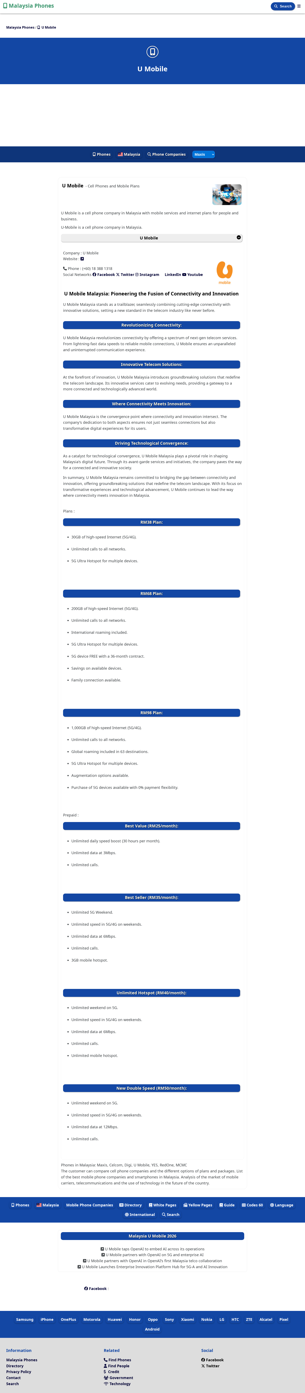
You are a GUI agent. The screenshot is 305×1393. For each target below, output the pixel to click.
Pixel (283, 1319)
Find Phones (119, 1359)
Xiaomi (187, 1319)
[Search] (276, 6)
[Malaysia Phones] (299, 6)
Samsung (24, 1319)
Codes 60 (254, 1204)
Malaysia (131, 154)
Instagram (149, 274)
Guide (229, 1204)
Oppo (153, 1319)
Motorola (91, 1319)
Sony (169, 1319)
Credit (113, 1371)
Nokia (206, 1319)
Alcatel (266, 1319)
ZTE (249, 1319)
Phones (103, 154)
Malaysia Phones (31, 5)
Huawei (115, 1319)
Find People (118, 1365)
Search (286, 6)
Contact (13, 1377)
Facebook (105, 274)
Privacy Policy (18, 1371)
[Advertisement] (152, 115)
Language (283, 1204)
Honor (135, 1319)
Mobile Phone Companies (89, 1204)
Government (121, 1377)
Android (152, 1329)
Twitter (127, 274)
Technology (120, 1383)
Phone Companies (168, 154)
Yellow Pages (199, 1204)
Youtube (194, 274)
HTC (235, 1319)
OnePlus (68, 1319)
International (142, 1214)
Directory (132, 1204)
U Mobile (149, 238)
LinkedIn (173, 274)
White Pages (164, 1204)
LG (222, 1319)
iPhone (47, 1319)
